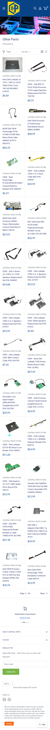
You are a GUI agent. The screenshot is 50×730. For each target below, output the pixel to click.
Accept (9, 724)
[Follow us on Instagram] (9, 699)
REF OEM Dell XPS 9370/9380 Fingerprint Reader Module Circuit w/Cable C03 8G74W (37, 228)
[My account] (40, 8)
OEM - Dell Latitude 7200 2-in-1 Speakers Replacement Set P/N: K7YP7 (12, 322)
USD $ (6, 684)
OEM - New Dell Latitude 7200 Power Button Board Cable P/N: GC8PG (37, 363)
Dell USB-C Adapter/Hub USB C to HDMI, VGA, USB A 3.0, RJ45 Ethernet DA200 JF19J (37, 531)
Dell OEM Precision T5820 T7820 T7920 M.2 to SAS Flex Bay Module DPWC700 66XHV (12, 575)
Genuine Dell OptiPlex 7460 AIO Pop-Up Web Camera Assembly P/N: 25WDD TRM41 (37, 487)
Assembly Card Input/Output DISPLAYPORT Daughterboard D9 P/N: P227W (11, 402)
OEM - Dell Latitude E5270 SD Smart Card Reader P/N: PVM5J (12, 447)
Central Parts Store (12, 76)
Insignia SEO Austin (29, 687)
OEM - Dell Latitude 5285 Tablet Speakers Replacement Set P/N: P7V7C (37, 322)
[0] (45, 8)
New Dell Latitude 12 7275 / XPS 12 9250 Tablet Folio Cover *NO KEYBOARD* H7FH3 (12, 85)
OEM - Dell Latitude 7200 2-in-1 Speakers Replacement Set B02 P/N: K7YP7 (37, 275)
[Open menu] (4, 8)
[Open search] (35, 8)
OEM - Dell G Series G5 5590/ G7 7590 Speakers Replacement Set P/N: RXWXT (12, 275)
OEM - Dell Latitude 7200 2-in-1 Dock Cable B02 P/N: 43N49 (36, 175)
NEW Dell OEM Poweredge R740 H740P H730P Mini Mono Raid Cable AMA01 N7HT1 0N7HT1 (11, 135)
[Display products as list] (46, 52)
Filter (9, 52)
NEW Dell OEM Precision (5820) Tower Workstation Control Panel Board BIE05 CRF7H (11, 224)
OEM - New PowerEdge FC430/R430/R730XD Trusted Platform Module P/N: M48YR (12, 183)
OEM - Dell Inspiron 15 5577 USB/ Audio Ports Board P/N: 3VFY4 (12, 485)
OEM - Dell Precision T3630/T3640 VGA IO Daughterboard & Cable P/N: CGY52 (37, 402)
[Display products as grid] (42, 52)
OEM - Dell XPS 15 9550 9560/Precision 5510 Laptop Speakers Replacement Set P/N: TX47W (37, 90)
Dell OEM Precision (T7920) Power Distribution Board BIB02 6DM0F (36, 125)
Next (42, 593)
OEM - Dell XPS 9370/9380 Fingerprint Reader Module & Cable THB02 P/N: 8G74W (12, 529)
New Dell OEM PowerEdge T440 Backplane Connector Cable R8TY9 (37, 574)
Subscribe (10, 671)
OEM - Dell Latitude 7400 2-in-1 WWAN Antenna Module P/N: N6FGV (37, 440)
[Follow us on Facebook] (4, 699)
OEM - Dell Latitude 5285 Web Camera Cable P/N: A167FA (11, 357)
